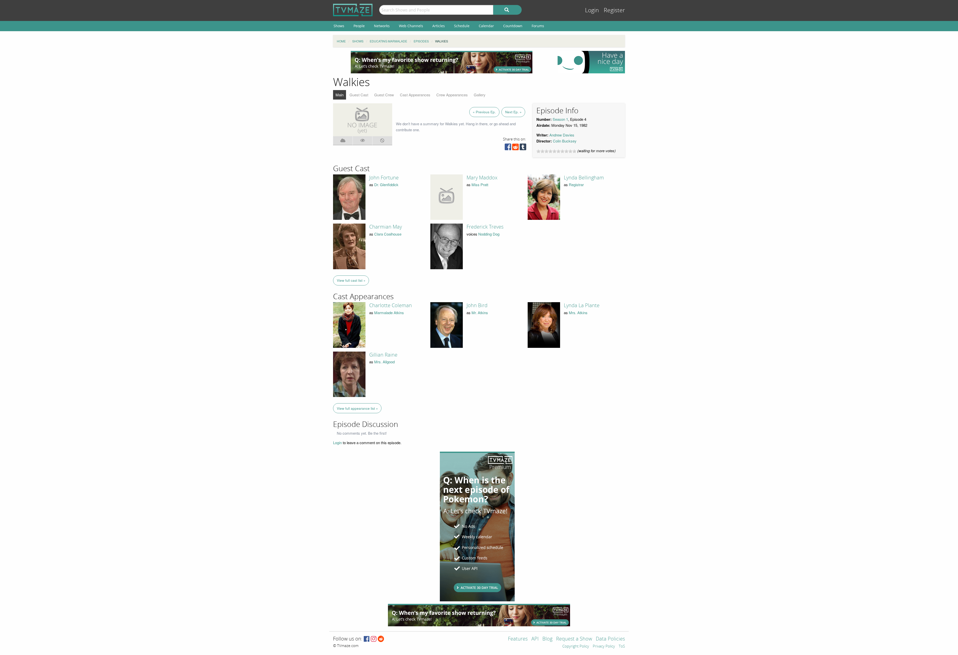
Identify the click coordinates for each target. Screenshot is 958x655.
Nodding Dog (488, 234)
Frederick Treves (485, 227)
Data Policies (610, 639)
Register (614, 10)
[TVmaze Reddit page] (381, 639)
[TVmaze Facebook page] (366, 639)
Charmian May (385, 227)
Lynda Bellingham (584, 178)
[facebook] (508, 148)
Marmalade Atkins (389, 312)
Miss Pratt (480, 184)
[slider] (556, 151)
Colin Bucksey (565, 140)
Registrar (576, 184)
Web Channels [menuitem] (411, 25)
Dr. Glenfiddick (386, 184)
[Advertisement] (441, 62)
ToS (622, 647)
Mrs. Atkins (578, 312)
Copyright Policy (575, 647)
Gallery (479, 94)
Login (592, 10)
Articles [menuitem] (438, 25)
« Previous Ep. (484, 112)
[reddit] (515, 148)
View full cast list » (351, 280)
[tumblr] (523, 148)
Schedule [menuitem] (462, 25)
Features (518, 639)
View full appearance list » (357, 408)
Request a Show (574, 639)
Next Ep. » (513, 112)
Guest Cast (359, 94)
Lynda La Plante (581, 305)
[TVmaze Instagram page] (373, 639)
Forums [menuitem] (538, 25)
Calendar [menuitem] (486, 25)
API (535, 639)
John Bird (477, 305)
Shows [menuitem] (339, 25)
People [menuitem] (359, 25)
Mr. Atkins (480, 312)
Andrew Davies (561, 134)
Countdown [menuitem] (512, 25)
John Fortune (384, 178)
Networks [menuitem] (382, 25)
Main (340, 94)
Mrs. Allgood (384, 361)
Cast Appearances (415, 94)
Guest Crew (384, 94)
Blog (547, 639)
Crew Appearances (452, 94)
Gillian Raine (383, 355)
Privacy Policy (604, 647)
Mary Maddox (482, 178)
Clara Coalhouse (387, 234)
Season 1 (560, 119)
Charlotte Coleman (390, 305)
